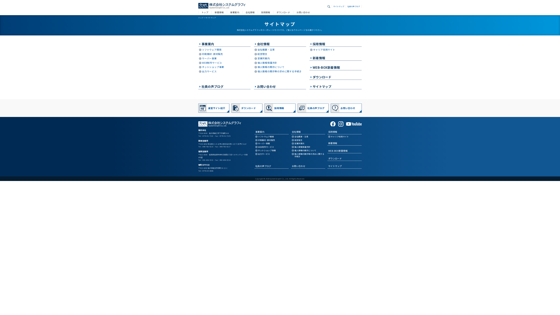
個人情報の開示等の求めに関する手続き (280, 71)
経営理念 (262, 54)
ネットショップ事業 (213, 67)
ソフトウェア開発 (212, 49)
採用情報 (265, 12)
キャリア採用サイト (324, 49)
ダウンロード (283, 12)
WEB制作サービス (212, 62)
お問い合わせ (303, 12)
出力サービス (209, 71)
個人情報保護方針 (267, 62)
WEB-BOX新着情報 (326, 67)
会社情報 (250, 12)
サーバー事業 (209, 58)
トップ (205, 12)
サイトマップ (338, 6)
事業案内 (234, 12)
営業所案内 (264, 58)
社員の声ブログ (353, 6)
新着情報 (219, 12)
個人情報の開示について (271, 67)
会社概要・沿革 (266, 49)
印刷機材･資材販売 (212, 54)
